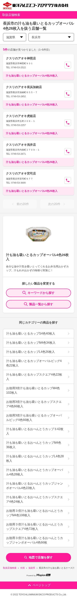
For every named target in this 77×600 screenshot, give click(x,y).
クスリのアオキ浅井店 (21, 144)
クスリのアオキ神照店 (21, 58)
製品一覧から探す (41, 304)
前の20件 (23, 204)
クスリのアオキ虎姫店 (21, 116)
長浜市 (36, 37)
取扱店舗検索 (9, 568)
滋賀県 (31, 568)
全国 (22, 568)
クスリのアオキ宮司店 (21, 173)
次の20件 (54, 204)
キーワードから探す (41, 292)
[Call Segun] (67, 65)
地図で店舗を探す (41, 557)
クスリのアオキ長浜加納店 (24, 87)
